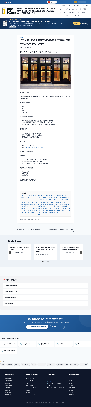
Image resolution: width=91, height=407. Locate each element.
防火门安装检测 (8, 385)
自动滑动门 (7, 387)
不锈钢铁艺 (85, 5)
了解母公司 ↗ (12, 27)
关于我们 (65, 9)
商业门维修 (38, 219)
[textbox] (45, 188)
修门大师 (21, 37)
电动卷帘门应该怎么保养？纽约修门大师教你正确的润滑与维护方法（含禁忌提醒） (62, 204)
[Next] (81, 252)
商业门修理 (23, 219)
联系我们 (77, 16)
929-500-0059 (81, 2)
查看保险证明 (76, 23)
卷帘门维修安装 (8, 380)
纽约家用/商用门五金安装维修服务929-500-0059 (61, 229)
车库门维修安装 (8, 378)
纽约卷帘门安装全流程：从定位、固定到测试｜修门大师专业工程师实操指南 (45, 204)
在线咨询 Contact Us (57, 327)
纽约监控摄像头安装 (81, 9)
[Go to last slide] (10, 252)
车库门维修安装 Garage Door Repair (9, 343)
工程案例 (71, 385)
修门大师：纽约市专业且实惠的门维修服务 (28, 228)
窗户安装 (71, 9)
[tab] (42, 261)
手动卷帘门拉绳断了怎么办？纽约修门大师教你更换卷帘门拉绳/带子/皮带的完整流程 (62, 197)
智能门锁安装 (64, 12)
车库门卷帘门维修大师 (26, 47)
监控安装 (71, 392)
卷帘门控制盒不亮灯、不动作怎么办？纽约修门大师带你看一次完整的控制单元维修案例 (29, 210)
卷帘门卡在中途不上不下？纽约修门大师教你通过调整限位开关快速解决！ (29, 204)
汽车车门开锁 (69, 16)
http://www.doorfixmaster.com (34, 147)
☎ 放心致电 (84, 23)
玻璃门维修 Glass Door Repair (46, 343)
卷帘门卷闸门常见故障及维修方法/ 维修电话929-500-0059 (45, 250)
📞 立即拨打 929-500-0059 (37, 327)
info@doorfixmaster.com (54, 381)
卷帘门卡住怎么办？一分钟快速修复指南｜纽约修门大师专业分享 (62, 210)
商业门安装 (30, 219)
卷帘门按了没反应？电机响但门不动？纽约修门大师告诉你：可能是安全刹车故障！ (45, 197)
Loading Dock (8, 392)
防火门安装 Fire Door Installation (64, 343)
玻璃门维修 (7, 383)
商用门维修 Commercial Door (9, 351)
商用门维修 (7, 390)
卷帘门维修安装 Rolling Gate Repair (28, 343)
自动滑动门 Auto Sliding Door (83, 343)
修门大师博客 (81, 12)
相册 (60, 9)
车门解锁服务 (72, 12)
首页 (58, 5)
